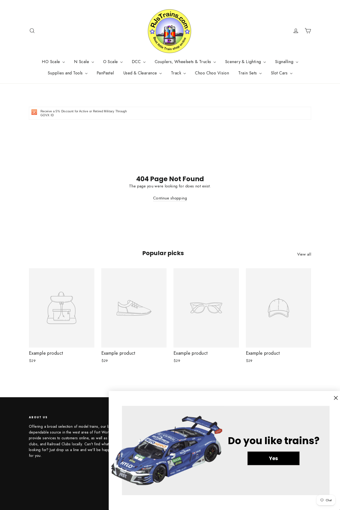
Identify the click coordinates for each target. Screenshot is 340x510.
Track (176, 73)
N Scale (82, 62)
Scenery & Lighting (243, 62)
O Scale (111, 62)
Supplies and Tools (66, 73)
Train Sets (248, 73)
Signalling (285, 62)
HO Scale (51, 62)
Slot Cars (280, 73)
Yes (273, 458)
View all (304, 254)
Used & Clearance (140, 73)
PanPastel (105, 73)
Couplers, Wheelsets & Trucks (183, 62)
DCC (137, 62)
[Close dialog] (336, 398)
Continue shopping (170, 198)
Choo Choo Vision (212, 73)
